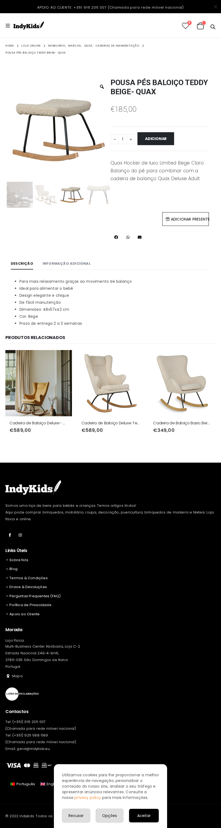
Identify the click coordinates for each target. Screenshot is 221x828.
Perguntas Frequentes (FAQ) (35, 596)
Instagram (20, 535)
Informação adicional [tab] (67, 263)
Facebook (10, 535)
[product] (38, 383)
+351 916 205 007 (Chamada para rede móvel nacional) (129, 7)
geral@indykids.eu (33, 748)
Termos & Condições (28, 578)
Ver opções (63, 359)
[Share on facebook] (116, 237)
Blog (13, 568)
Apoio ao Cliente (24, 614)
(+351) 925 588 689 (30, 735)
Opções (109, 815)
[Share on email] (139, 237)
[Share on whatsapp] (128, 237)
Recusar (76, 815)
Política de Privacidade (30, 604)
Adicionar (156, 138)
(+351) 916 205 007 (29, 721)
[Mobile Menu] (9, 25)
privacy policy (87, 797)
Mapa (17, 676)
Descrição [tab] (22, 263)
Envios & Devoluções (28, 586)
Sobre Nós (18, 560)
